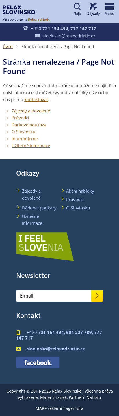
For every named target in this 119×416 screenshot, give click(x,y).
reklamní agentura (65, 408)
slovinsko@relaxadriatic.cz (65, 36)
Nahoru (93, 397)
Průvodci (20, 118)
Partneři (76, 397)
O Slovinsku (23, 131)
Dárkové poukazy (29, 124)
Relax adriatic (39, 19)
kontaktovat (36, 99)
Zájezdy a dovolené (31, 111)
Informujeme (25, 138)
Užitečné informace (31, 145)
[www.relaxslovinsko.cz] (18, 10)
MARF (41, 408)
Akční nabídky (80, 191)
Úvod (8, 46)
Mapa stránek (53, 397)
